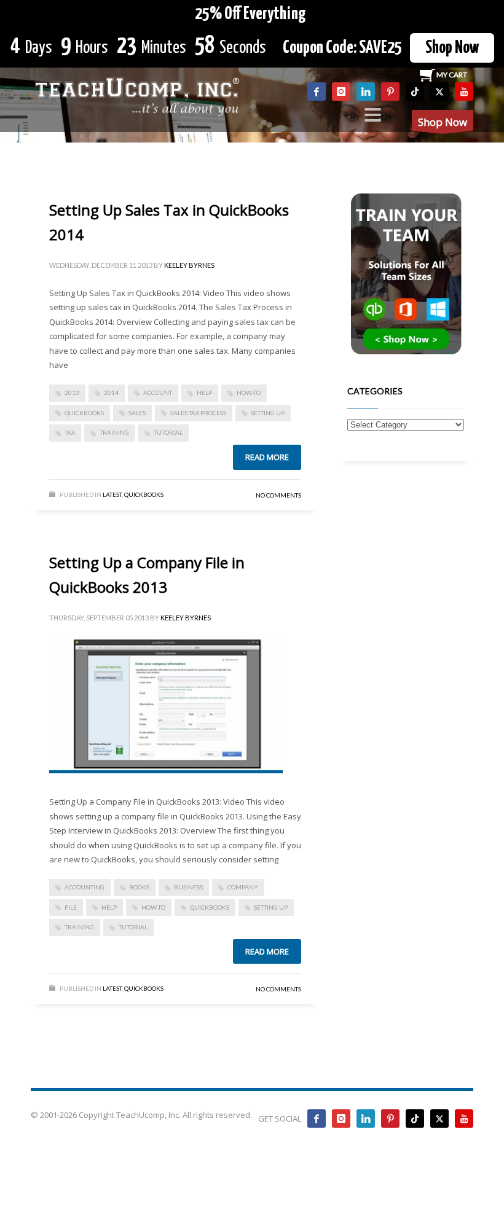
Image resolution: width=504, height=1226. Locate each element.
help (204, 392)
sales (137, 412)
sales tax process (198, 412)
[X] (439, 91)
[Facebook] (316, 91)
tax (70, 432)
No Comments (278, 495)
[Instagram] (341, 91)
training (114, 432)
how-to (249, 392)
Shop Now (452, 48)
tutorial (168, 432)
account (157, 392)
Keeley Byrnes (189, 265)
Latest (112, 494)
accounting (84, 887)
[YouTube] (464, 91)
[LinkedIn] (365, 91)
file (71, 907)
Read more (267, 457)
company (242, 887)
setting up (268, 412)
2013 (72, 392)
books (139, 887)
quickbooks (84, 412)
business (188, 887)
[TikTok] (415, 91)
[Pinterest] (390, 91)
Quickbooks (143, 494)
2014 (111, 392)
